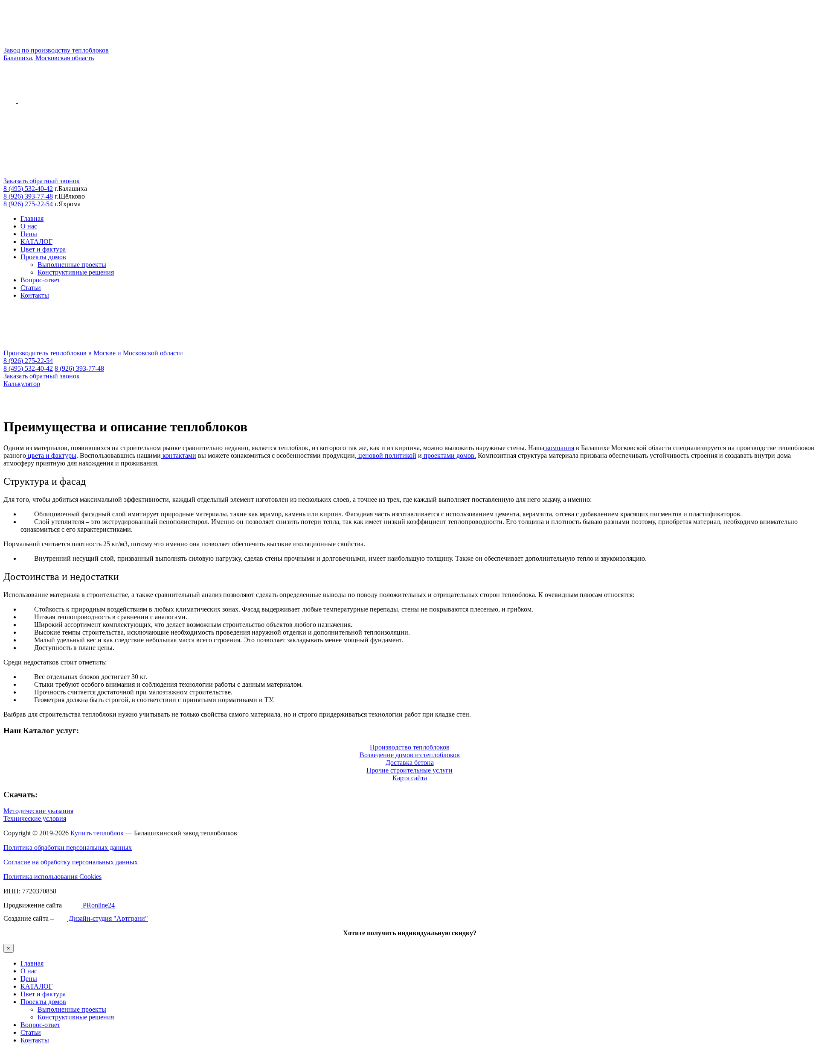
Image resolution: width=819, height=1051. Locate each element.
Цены (28, 233)
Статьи (30, 287)
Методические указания (38, 810)
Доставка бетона (410, 762)
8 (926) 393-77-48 (28, 196)
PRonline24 (98, 905)
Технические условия (34, 818)
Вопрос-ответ (40, 280)
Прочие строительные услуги (409, 770)
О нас (28, 226)
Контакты (34, 295)
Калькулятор (21, 383)
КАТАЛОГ (36, 241)
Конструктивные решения (76, 272)
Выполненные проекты (72, 264)
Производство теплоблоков (410, 747)
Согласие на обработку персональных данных (70, 862)
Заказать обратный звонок (41, 180)
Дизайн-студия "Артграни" (107, 918)
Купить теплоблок (97, 833)
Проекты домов (43, 257)
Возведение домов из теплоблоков (410, 754)
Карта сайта (409, 778)
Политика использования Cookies (52, 876)
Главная (32, 218)
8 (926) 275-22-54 (28, 204)
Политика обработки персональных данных (67, 847)
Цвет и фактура (43, 249)
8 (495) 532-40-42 (28, 188)
